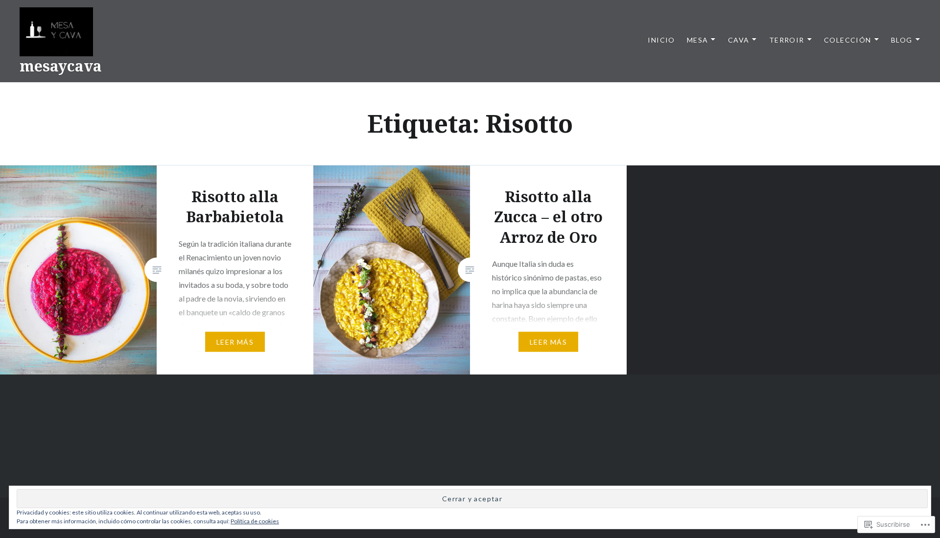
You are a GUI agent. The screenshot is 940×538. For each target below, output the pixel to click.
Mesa (697, 40)
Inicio (661, 40)
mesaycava (61, 66)
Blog (902, 40)
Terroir (786, 40)
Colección (847, 40)
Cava (739, 40)
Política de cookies (255, 521)
